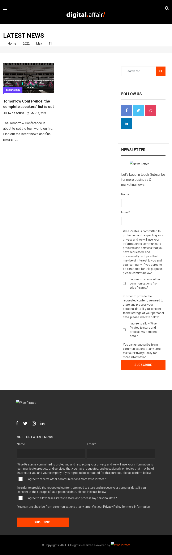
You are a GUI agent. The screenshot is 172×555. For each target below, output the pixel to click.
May (39, 43)
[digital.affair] (85, 15)
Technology (13, 89)
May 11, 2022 (38, 113)
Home (11, 43)
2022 (26, 43)
